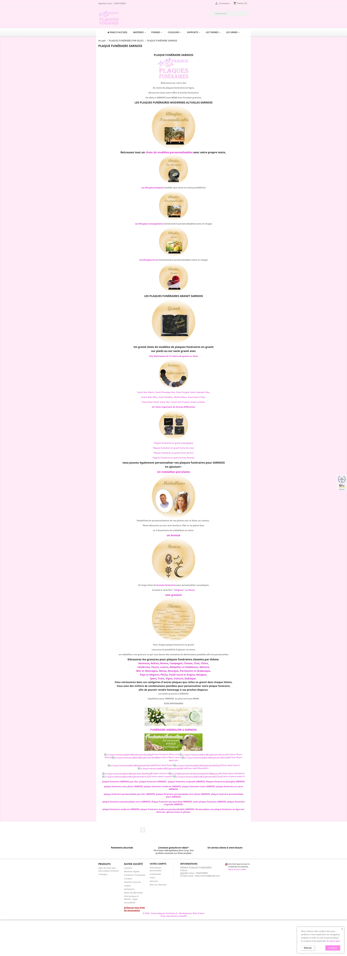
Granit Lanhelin (197, 402)
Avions (164, 663)
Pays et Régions (149, 674)
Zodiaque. (190, 678)
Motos (163, 670)
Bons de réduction (158, 884)
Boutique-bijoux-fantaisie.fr (232, 773)
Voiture (178, 678)
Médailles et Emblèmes (184, 667)
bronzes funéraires (166, 585)
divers (191, 590)
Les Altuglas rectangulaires (149, 223)
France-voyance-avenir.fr (233, 776)
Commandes (155, 874)
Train (161, 678)
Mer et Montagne (147, 670)
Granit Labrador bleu (200, 392)
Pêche (164, 674)
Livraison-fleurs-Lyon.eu (170, 757)
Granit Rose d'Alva (196, 397)
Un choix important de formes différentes (173, 406)
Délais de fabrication (133, 892)
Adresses (154, 881)
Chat (197, 663)
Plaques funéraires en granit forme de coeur (173, 447)
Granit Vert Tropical (180, 402)
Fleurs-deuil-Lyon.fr (230, 765)
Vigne (169, 678)
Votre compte (158, 863)
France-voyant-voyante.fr (162, 776)
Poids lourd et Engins (182, 674)
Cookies (127, 885)
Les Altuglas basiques (152, 187)
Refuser (308, 947)
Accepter (332, 947)
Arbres (155, 663)
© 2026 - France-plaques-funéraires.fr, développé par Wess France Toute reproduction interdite (173, 914)
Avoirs (152, 877)
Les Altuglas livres (148, 259)
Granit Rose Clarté (150, 402)
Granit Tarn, (165, 402)
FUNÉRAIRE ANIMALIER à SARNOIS (173, 730)
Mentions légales (132, 871)
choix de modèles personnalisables (169, 152)
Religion (201, 674)
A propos (128, 878)
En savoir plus (333, 941)
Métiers (204, 667)
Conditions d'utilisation (134, 875)
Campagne (176, 663)
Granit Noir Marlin (145, 392)
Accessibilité (129, 902)
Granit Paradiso (165, 397)
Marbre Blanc (180, 397)
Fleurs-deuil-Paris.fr (164, 765)
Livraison (128, 868)
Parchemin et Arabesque (195, 670)
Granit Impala (182, 392)
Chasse (188, 663)
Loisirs (164, 667)
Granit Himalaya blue (165, 392)
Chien (204, 663)
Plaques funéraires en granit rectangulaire (173, 443)
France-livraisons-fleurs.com (166, 754)
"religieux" (179, 590)
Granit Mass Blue (149, 397)
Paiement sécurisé (132, 882)
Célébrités (143, 667)
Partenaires (129, 889)
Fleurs (155, 667)
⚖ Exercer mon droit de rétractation (134, 909)
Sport (153, 678)
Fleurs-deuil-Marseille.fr (198, 768)
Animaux (143, 663)
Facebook (142, 830)
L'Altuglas (102, 874)
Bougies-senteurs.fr (160, 773)
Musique (173, 670)
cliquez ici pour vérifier (237, 869)
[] (247, 15)
